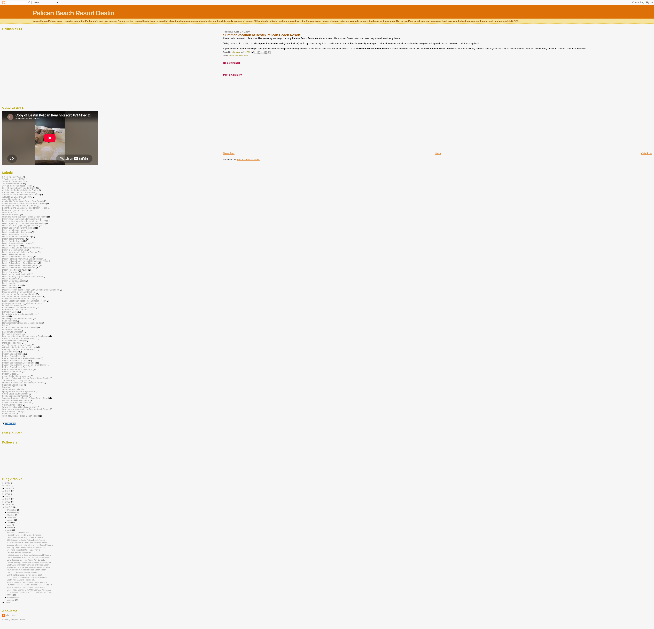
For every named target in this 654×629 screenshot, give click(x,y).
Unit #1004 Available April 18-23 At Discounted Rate (28, 557)
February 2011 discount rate (15, 310)
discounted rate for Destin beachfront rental (22, 296)
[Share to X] (262, 52)
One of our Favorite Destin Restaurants (23, 572)
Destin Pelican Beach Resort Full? (21, 580)
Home (438, 153)
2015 (8, 494)
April (9, 530)
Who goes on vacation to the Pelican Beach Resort (25, 409)
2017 (8, 488)
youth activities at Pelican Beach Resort (20, 416)
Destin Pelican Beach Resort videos (18, 268)
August (10, 520)
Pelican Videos (9, 374)
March (10, 595)
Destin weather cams (12, 285)
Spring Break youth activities (15, 394)
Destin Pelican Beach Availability (17, 256)
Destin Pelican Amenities (13, 254)
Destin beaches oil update (14, 230)
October (11, 515)
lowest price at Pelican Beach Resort (19, 338)
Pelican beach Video (11, 371)
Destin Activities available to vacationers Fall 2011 (25, 221)
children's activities (11, 214)
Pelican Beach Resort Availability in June (21, 358)
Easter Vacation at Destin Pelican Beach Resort (24, 301)
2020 (8, 483)
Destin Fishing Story (11, 245)
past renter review (10, 352)
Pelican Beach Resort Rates (15, 367)
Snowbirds (7, 387)
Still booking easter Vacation (15, 396)
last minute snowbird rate (13, 334)
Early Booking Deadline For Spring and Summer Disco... (30, 592)
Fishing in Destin (10, 312)
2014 (8, 496)
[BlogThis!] (259, 52)
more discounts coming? (13, 341)
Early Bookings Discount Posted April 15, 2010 (26, 560)
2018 (8, 486)
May (9, 527)
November (12, 512)
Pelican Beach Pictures (13, 354)
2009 (8, 602)
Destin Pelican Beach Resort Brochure (20, 263)
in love (5, 325)
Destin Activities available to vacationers (20, 219)
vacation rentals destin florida (15, 400)
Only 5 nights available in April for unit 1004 (24, 575)
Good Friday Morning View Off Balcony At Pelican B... (29, 590)
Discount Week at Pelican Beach (17, 292)
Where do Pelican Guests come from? (19, 407)
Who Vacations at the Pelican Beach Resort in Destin (28, 567)
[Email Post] (252, 52)
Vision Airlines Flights (12, 405)
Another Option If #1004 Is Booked (18, 192)
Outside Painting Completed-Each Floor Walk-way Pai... (30, 562)
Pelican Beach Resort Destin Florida (19, 363)
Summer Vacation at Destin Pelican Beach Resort (27, 542)
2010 (8, 507)
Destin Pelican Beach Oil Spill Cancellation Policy (25, 261)
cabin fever (7, 212)
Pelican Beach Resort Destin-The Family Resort (24, 365)
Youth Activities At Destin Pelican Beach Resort (26, 587)
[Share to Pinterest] (269, 52)
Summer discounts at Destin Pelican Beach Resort (25, 398)
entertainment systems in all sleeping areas (22, 303)
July (9, 522)
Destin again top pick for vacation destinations (23, 223)
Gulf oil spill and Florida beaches (17, 318)
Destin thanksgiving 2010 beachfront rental (22, 276)
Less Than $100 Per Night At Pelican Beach (25, 537)
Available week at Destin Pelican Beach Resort (24, 203)
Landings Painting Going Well (19, 552)
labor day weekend (11, 329)
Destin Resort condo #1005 (15, 270)
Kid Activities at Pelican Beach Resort (19, 327)
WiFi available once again (14, 411)
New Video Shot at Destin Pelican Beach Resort (26, 570)
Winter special (8, 414)
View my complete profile (13, 619)
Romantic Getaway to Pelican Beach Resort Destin (25, 378)
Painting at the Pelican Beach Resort (19, 349)
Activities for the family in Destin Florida (20, 190)
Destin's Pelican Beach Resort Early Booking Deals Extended (30, 290)
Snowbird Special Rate (13, 385)
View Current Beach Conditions (16, 402)
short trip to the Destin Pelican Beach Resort (22, 383)
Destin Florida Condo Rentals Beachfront (21, 248)
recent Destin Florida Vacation (16, 376)
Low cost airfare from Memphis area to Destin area (25, 336)
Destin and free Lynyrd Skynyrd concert (20, 225)
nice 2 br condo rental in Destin (16, 345)
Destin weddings (10, 287)
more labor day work (11, 343)
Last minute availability (12, 332)
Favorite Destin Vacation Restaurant (18, 307)
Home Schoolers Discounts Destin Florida (21, 323)
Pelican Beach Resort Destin (73, 13)
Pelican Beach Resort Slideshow (17, 369)
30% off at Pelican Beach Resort (17, 186)
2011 (8, 504)
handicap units (9, 321)
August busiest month (12, 199)
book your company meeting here (17, 210)
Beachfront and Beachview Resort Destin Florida (24, 208)
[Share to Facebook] (265, 52)
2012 (8, 502)
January (11, 600)
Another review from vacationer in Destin (21, 194)
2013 (8, 499)
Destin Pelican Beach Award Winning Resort (22, 259)
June (9, 525)
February (11, 597)
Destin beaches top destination (16, 232)
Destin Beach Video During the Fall (18, 228)
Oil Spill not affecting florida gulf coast (19, 347)
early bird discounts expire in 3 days (18, 298)
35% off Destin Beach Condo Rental (19, 188)
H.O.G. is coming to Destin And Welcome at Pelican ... (29, 555)
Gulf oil (5, 316)
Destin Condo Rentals (12, 241)
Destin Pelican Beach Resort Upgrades (20, 265)
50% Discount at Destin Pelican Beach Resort (26, 540)
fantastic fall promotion (12, 305)
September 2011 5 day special (16, 380)
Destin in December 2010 (14, 250)
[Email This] (256, 52)
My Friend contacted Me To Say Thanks (23, 550)
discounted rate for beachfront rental (19, 294)
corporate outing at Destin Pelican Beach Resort (24, 217)
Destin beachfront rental (238, 55)
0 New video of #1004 (12, 177)
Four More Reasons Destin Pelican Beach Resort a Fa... (30, 585)
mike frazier (11, 615)
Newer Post (229, 153)
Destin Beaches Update (13, 234)
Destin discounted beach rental (16, 243)
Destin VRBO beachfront (13, 281)
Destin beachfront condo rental (16, 237)
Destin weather (9, 283)
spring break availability (13, 389)
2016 (8, 491)
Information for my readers (18, 532)
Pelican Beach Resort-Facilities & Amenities (25, 535)
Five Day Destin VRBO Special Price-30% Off (26, 547)
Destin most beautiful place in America (19, 252)
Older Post (646, 153)
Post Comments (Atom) (248, 159)
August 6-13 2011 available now (17, 197)
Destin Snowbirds (10, 272)
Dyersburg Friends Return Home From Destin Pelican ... (30, 545)
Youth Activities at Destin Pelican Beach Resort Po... (28, 582)
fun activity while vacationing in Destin (19, 314)
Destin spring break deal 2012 (16, 274)
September (12, 517)
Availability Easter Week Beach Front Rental (22, 201)
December (12, 510)
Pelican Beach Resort (12, 356)
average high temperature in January (19, 206)
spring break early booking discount (18, 391)
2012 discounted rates (12, 183)
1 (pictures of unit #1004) (13, 179)
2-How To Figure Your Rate (14, 181)
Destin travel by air (10, 279)
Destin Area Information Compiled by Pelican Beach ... (29, 565)
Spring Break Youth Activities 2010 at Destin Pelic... (28, 577)
